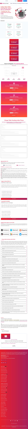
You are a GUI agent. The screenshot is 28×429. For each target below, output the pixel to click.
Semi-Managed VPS (3, 396)
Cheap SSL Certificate (4, 408)
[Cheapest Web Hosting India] (5, 230)
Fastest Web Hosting (3, 388)
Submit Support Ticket (4, 420)
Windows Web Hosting (4, 385)
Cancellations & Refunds (4, 419)
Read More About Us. (3, 365)
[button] (11, 3)
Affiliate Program (3, 422)
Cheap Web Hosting (3, 377)
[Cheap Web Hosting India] (14, 230)
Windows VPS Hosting (4, 399)
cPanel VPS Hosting (4, 397)
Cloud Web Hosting (3, 391)
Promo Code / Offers (3, 426)
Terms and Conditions (4, 417)
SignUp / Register (3, 413)
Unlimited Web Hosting (4, 380)
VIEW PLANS (2, 20)
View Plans (13, 101)
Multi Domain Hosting (3, 379)
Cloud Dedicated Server (4, 400)
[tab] (7, 165)
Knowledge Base (3, 423)
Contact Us (2, 416)
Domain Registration (3, 405)
